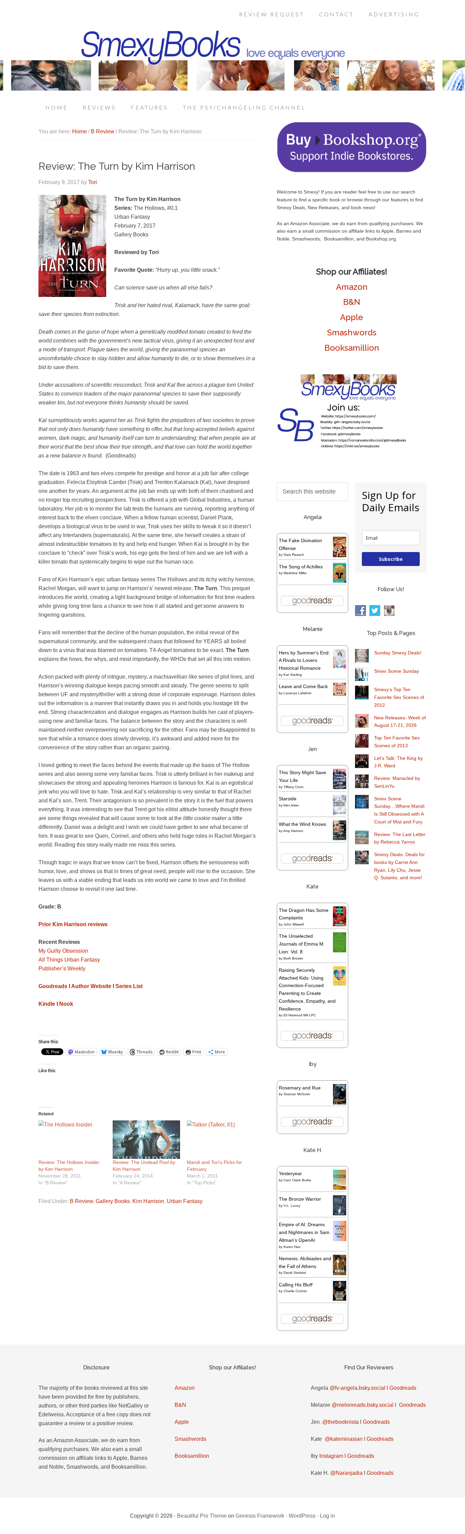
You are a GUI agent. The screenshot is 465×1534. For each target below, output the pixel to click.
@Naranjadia (346, 1473)
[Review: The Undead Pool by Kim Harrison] (146, 1139)
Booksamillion (351, 348)
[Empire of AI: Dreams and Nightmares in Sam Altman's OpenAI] (339, 1239)
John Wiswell (294, 924)
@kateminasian (344, 1439)
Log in (327, 1516)
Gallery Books (113, 1201)
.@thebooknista (340, 1422)
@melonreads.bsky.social (363, 1405)
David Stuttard (295, 1272)
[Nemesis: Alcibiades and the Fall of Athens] (339, 1273)
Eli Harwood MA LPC (300, 1015)
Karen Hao (292, 1247)
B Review (81, 1201)
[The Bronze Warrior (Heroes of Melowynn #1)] (339, 1213)
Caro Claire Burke (297, 1180)
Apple (351, 317)
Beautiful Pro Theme (202, 1516)
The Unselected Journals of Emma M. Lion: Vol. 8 (302, 943)
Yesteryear (290, 1173)
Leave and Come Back (303, 686)
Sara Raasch (294, 554)
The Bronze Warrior (300, 1199)
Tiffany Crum (293, 787)
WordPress (302, 1516)
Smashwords (351, 332)
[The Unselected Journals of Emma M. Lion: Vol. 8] (339, 950)
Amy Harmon (293, 831)
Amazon (352, 287)
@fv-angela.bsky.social (357, 1388)
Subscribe (391, 559)
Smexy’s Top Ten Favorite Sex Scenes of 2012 (399, 697)
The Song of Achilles (301, 566)
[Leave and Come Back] (339, 694)
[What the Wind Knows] (339, 838)
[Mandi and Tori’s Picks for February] (220, 1139)
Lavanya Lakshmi (297, 693)
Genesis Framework (260, 1516)
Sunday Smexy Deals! (397, 652)
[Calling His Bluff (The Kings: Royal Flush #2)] (339, 1299)
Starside (287, 798)
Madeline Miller (295, 573)
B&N (351, 302)
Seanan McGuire (297, 1094)
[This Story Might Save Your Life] (339, 787)
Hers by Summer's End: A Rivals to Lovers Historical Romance (304, 660)
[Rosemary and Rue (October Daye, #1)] (339, 1103)
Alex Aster (291, 805)
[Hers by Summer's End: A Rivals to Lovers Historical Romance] (339, 667)
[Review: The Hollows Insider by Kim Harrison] (72, 1139)
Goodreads (402, 1388)
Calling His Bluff (295, 1284)
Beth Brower (293, 958)
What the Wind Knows (302, 824)
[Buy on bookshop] (352, 170)
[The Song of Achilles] (339, 581)
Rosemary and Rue (300, 1087)
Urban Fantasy (185, 1201)
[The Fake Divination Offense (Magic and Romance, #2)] (339, 555)
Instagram (331, 1456)
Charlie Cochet (295, 1291)
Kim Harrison (148, 1201)
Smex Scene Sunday (396, 671)
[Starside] (339, 813)
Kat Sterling (293, 675)
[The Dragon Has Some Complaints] (339, 924)
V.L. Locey (292, 1205)
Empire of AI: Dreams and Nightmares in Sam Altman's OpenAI (304, 1232)
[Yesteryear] (339, 1188)
